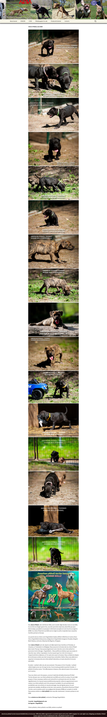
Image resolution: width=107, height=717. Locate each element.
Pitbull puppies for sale (41, 21)
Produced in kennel (56, 21)
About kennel (13, 21)
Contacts (67, 21)
